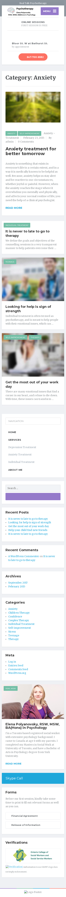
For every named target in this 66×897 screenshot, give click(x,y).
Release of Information (25, 825)
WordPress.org (17, 673)
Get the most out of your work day (28, 526)
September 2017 (17, 582)
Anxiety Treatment (20, 454)
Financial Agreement (24, 816)
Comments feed (18, 669)
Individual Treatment (17, 225)
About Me (15, 469)
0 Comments (26, 141)
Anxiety (11, 133)
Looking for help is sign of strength (29, 522)
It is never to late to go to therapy (28, 518)
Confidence (15, 616)
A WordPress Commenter (23, 556)
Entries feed (15, 665)
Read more (13, 763)
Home (12, 432)
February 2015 (16, 586)
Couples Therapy (18, 620)
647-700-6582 (35, 57)
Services (14, 439)
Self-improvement (29, 133)
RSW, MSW (11, 688)
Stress (12, 631)
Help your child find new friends (27, 530)
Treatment (12, 137)
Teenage (10, 262)
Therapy (35, 337)
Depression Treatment (22, 447)
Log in (12, 661)
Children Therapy (19, 612)
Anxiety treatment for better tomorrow (31, 151)
